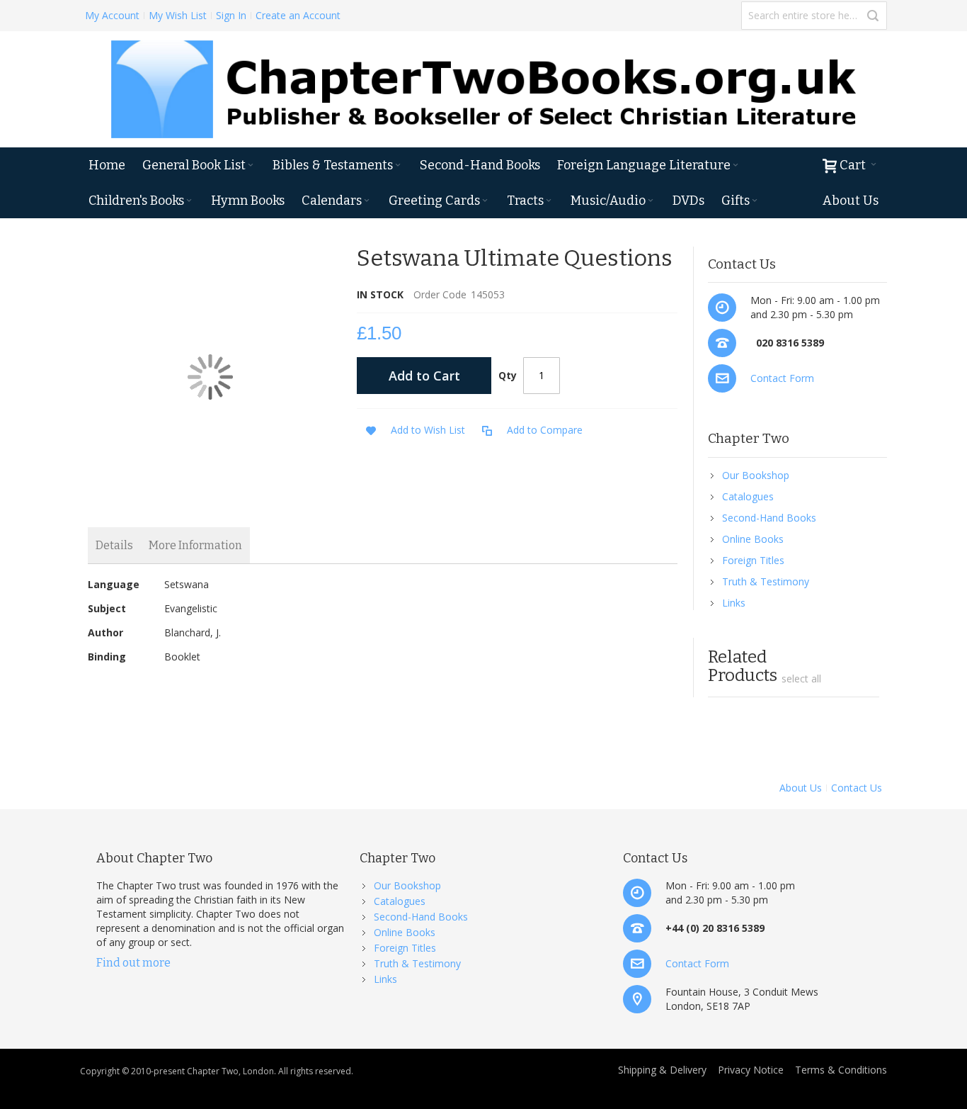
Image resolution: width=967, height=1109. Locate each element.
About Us (800, 787)
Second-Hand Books (769, 517)
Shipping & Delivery (662, 1069)
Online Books (753, 539)
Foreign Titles (753, 560)
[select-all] (801, 679)
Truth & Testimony (765, 581)
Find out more (133, 962)
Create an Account (298, 15)
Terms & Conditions (841, 1069)
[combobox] (814, 15)
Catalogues (748, 496)
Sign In (231, 15)
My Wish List (178, 15)
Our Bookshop (755, 475)
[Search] (872, 15)
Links (733, 602)
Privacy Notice (751, 1069)
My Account (112, 15)
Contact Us (856, 787)
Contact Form (782, 378)
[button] (411, 430)
